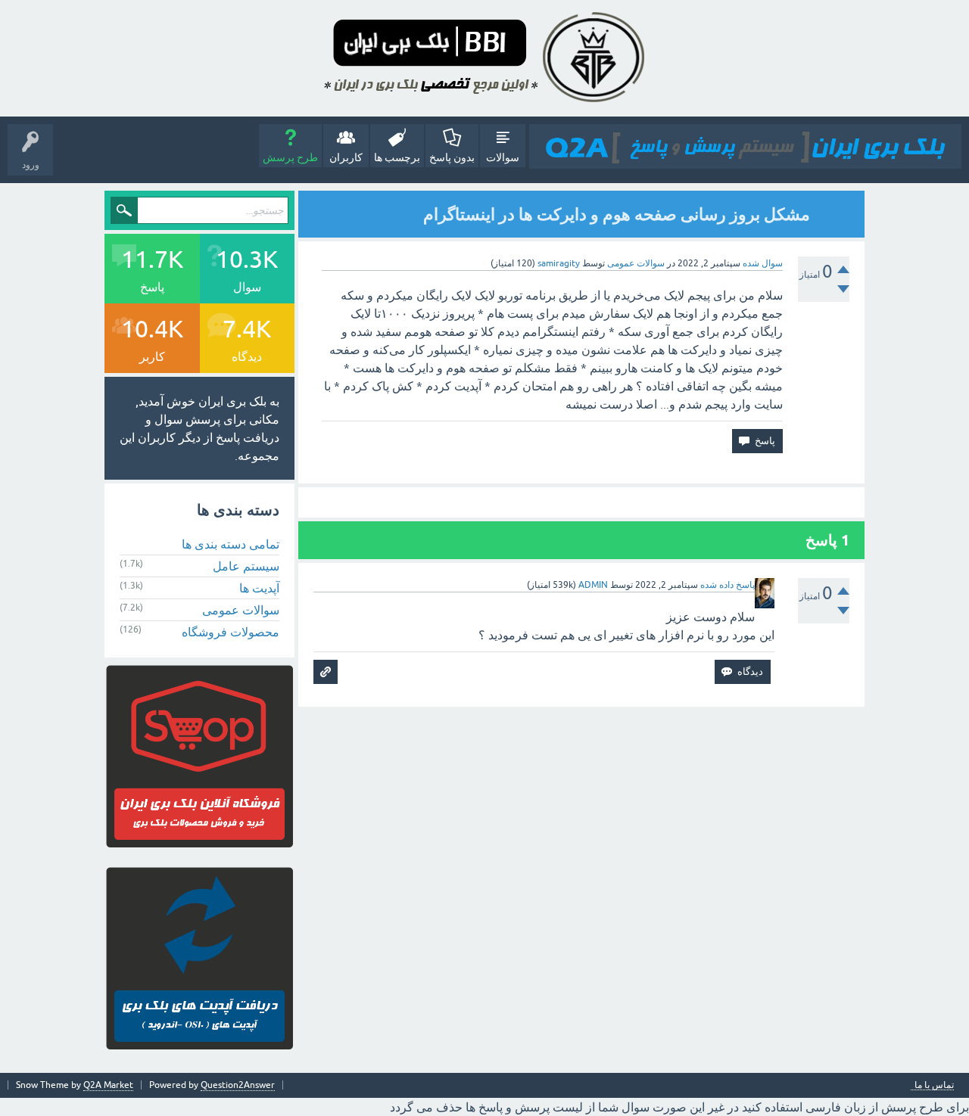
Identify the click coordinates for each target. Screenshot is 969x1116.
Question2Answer (238, 1085)
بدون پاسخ (452, 157)
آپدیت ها (259, 588)
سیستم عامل (246, 566)
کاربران (346, 157)
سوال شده (763, 263)
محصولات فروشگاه (230, 632)
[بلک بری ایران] (745, 146)
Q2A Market (108, 1085)
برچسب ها (397, 157)
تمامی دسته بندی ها (230, 544)
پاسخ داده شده (727, 585)
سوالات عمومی (636, 263)
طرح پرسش (290, 157)
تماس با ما (934, 1085)
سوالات (502, 157)
